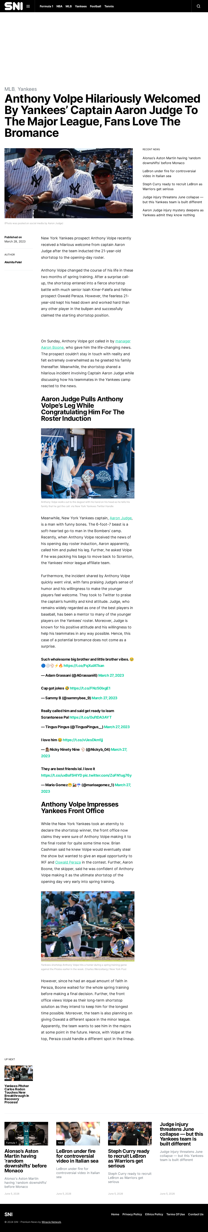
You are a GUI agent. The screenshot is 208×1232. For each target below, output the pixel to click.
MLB (69, 6)
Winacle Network (51, 1221)
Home (115, 1214)
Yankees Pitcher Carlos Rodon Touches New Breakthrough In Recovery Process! (16, 1094)
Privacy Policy (132, 1214)
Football (95, 6)
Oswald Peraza (68, 862)
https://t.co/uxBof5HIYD (61, 775)
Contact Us (196, 1214)
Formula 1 (46, 6)
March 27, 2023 (111, 675)
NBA (59, 6)
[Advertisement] (104, 48)
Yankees (81, 6)
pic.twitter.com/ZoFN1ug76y (107, 775)
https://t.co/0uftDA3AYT (90, 717)
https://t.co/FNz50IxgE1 (90, 688)
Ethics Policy (154, 1214)
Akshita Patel (13, 262)
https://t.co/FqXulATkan (84, 665)
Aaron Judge (121, 518)
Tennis (109, 6)
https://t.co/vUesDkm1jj (83, 740)
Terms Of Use (175, 1214)
